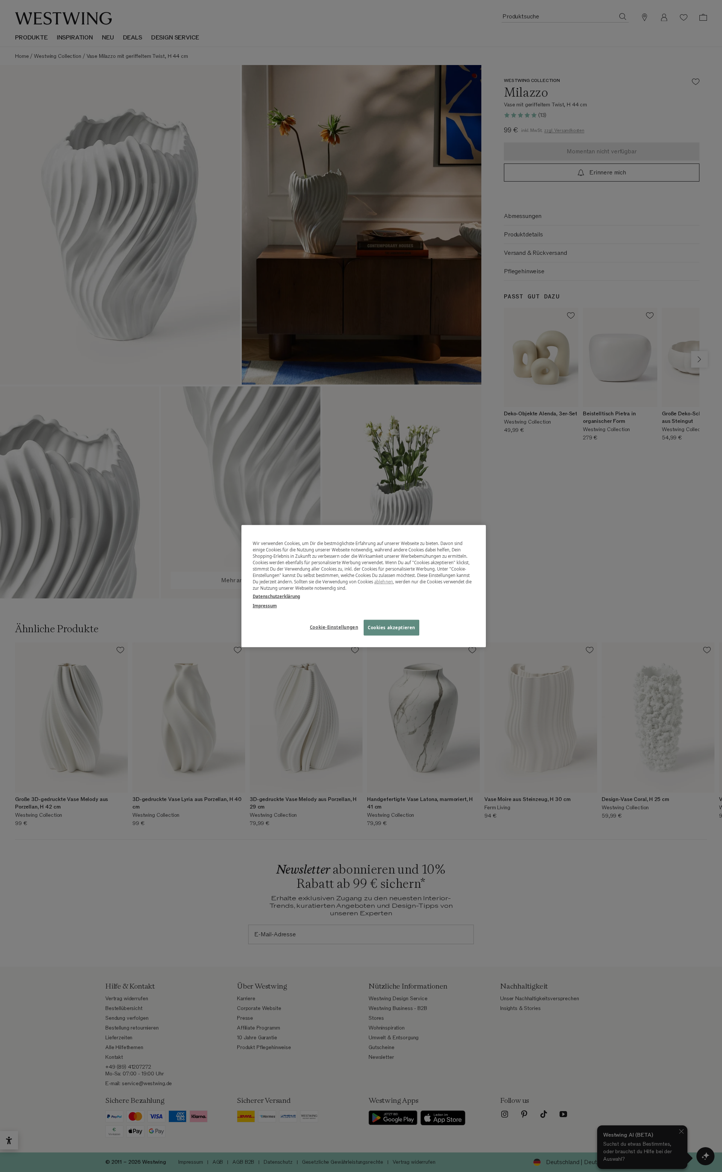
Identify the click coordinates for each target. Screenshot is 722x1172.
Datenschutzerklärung (276, 596)
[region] (363, 586)
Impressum (265, 605)
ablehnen (383, 581)
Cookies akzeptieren (391, 627)
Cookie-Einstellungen (334, 627)
